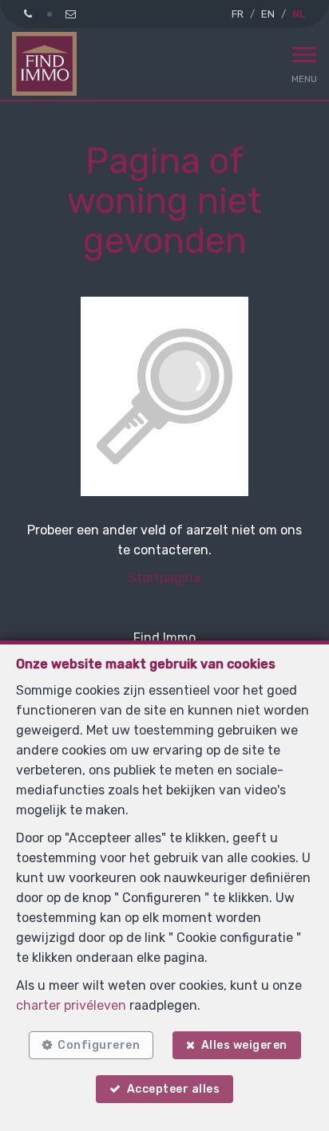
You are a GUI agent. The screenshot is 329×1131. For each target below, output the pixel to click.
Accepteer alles (173, 1089)
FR (238, 14)
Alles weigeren (244, 1045)
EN (268, 14)
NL (298, 14)
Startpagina (164, 577)
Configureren (98, 1045)
